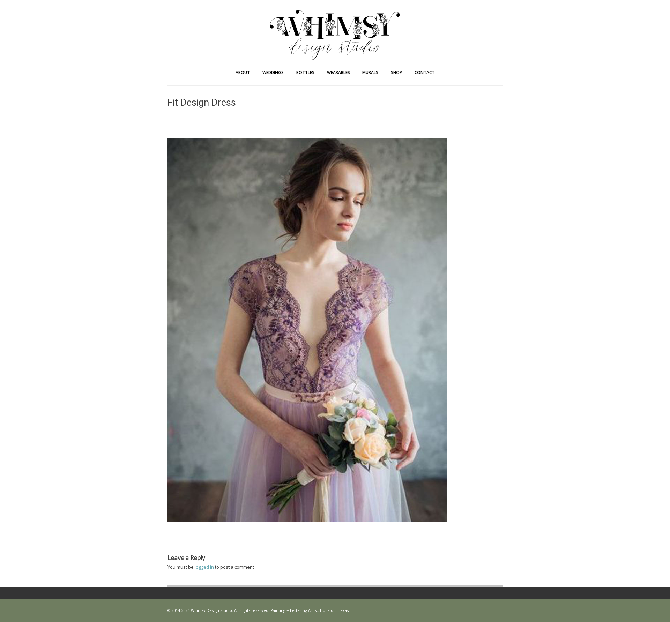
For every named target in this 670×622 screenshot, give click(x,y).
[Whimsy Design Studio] (335, 20)
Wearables (338, 72)
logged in (205, 567)
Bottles (305, 72)
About (243, 72)
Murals (370, 72)
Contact (424, 72)
